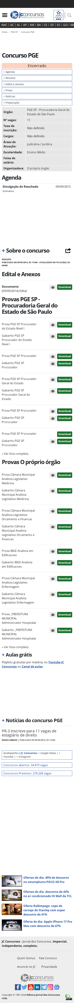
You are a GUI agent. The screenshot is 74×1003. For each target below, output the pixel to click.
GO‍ (65, 24)
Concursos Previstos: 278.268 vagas (27, 773)
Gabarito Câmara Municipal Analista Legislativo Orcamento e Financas (18, 532)
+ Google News (47, 753)
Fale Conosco (48, 958)
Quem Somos (26, 958)
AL (18, 24)
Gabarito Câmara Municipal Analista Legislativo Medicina (15, 494)
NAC (4, 24)
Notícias (9, 96)
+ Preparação (11, 102)
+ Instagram (23, 756)
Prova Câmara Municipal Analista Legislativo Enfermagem (18, 582)
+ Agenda (9, 72)
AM (32, 24)
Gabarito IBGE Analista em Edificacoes (17, 564)
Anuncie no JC (26, 967)
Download (64, 287)
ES (58, 24)
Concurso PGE (27, 32)
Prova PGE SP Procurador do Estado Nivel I (19, 326)
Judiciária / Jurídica (39, 144)
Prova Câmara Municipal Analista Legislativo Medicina (18, 479)
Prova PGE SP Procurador (19, 356)
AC (12, 24)
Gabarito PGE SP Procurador (13, 365)
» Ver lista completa (15, 454)
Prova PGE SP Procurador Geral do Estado (19, 381)
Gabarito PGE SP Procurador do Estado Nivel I (17, 340)
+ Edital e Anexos (13, 84)
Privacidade (49, 967)
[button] (52, 287)
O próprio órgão (38, 168)
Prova (7, 90)
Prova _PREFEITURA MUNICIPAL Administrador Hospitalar (19, 618)
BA (39, 24)
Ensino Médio (36, 152)
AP (25, 24)
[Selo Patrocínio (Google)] (58, 15)
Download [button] (64, 324)
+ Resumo (9, 78)
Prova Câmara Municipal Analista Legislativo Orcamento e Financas (18, 515)
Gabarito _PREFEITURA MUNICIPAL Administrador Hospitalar (19, 634)
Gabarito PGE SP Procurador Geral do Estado (16, 394)
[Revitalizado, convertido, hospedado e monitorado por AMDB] (68, 997)
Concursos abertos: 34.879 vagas (25, 765)
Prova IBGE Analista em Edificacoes (17, 553)
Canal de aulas (32, 666)
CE (45, 24)
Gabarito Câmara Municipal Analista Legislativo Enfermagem (18, 598)
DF (52, 24)
